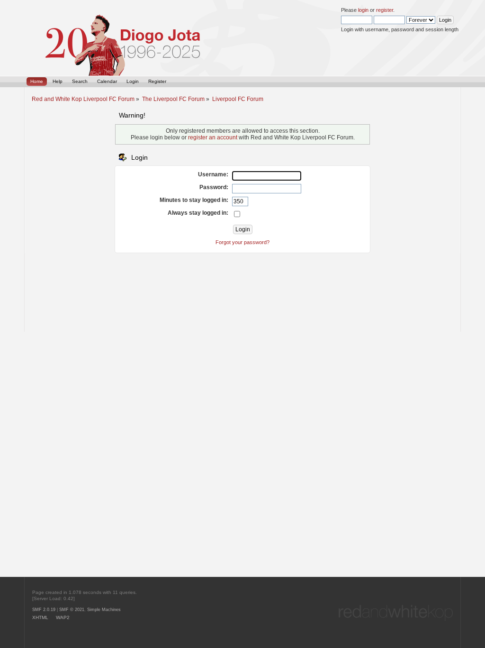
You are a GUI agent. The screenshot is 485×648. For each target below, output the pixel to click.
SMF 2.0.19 (43, 609)
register (384, 10)
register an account (212, 137)
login (363, 10)
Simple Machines (104, 609)
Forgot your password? (242, 242)
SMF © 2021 (71, 609)
